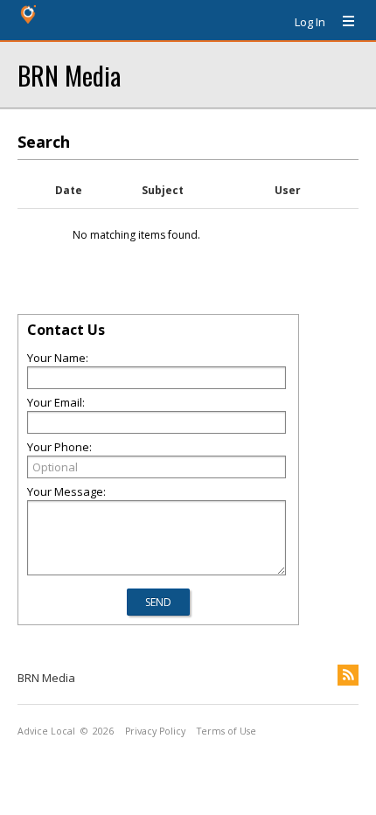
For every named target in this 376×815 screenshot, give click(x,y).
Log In (310, 22)
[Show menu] (342, 22)
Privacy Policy (155, 731)
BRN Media (69, 75)
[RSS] (348, 675)
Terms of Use (226, 731)
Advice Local (46, 731)
